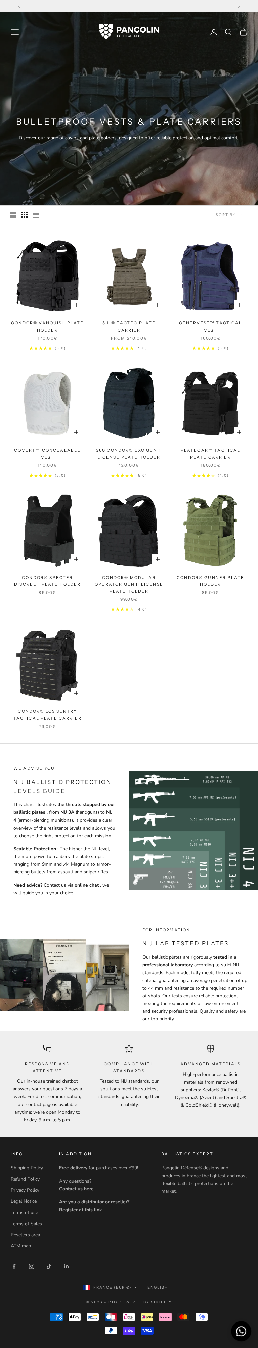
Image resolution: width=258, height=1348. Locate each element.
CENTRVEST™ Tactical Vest (210, 326)
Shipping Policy (27, 1168)
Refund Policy (25, 1179)
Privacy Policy (25, 1190)
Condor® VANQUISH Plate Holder (47, 326)
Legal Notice (24, 1201)
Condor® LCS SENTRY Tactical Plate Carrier (47, 714)
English (157, 1287)
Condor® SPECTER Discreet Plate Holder (47, 581)
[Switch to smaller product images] (25, 215)
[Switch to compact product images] (36, 215)
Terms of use (24, 1212)
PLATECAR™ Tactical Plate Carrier (211, 453)
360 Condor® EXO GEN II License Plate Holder (129, 453)
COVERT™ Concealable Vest (47, 453)
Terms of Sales (26, 1223)
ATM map (21, 1246)
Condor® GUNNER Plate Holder (210, 581)
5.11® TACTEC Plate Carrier (129, 326)
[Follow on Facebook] (14, 1266)
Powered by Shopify (145, 1302)
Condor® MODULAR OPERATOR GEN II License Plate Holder (129, 584)
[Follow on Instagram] (31, 1266)
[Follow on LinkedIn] (66, 1266)
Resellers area (25, 1235)
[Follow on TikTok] (49, 1266)
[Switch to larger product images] (13, 215)
